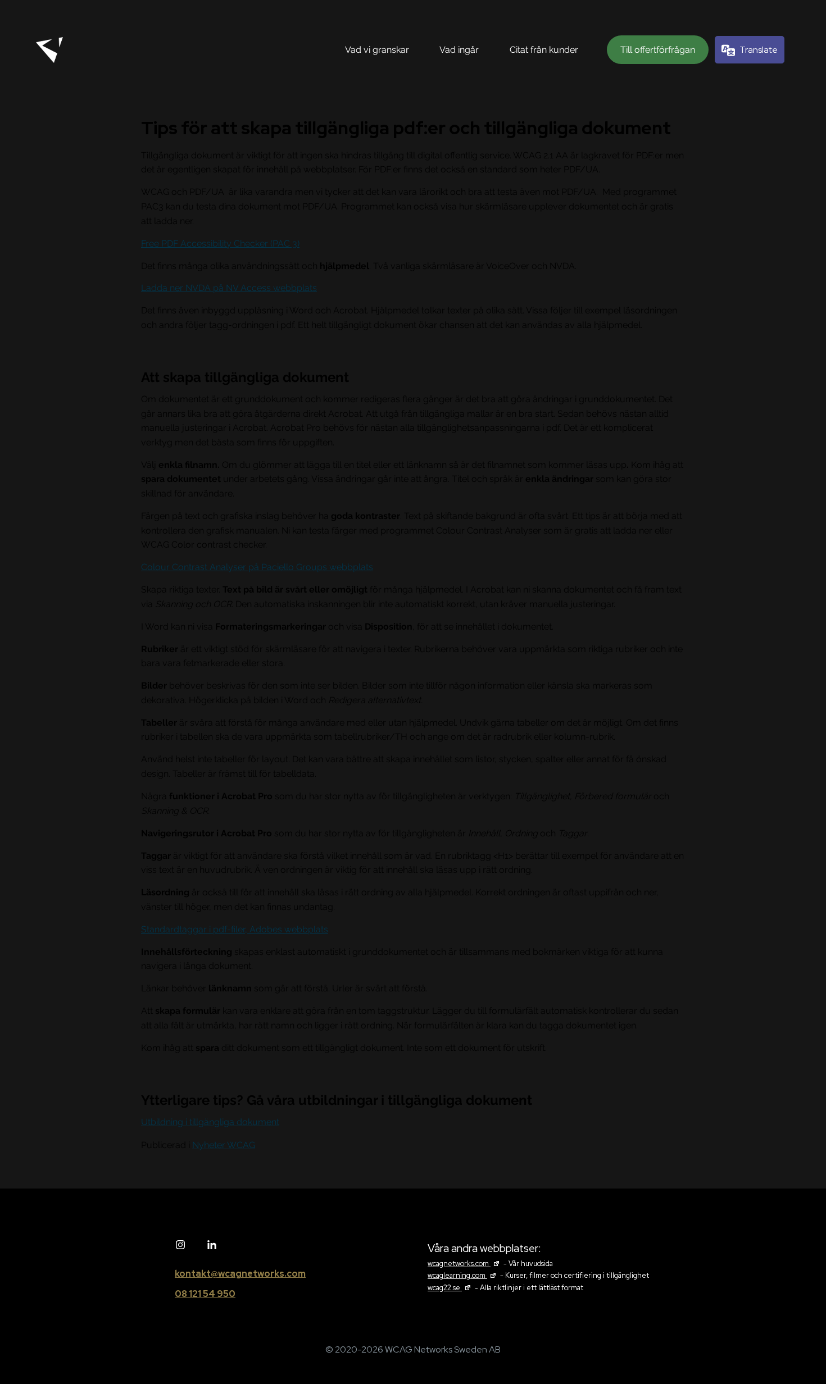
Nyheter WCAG (223, 1145)
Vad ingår (459, 49)
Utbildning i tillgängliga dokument (210, 1122)
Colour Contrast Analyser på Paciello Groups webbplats (257, 567)
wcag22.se (450, 1287)
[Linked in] (212, 1245)
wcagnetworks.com (465, 1263)
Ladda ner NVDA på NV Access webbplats (229, 288)
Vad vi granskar (377, 49)
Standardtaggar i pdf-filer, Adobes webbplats (234, 929)
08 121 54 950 (205, 1294)
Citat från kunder (544, 49)
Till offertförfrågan (657, 49)
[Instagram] (180, 1245)
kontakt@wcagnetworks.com (240, 1274)
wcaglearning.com (463, 1275)
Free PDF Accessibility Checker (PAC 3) (220, 243)
